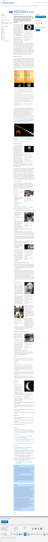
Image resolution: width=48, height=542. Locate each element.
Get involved (30, 5)
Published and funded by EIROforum (6, 537)
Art (5, 22)
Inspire (13, 5)
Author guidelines (35, 5)
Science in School (16, 10)
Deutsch (3, 32)
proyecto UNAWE (24, 49)
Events (23, 5)
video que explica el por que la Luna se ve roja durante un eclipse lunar (24, 439)
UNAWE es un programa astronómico (22, 436)
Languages (6, 23)
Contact (35, 2)
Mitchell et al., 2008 (19, 68)
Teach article (11, 12)
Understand (17, 5)
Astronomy (8, 22)
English (3, 28)
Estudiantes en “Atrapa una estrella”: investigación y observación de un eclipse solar (24, 461)
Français (3, 29)
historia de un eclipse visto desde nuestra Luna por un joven (23, 452)
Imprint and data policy (4, 529)
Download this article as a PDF (40, 16)
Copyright (15, 527)
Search (43, 2)
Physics (2, 21)
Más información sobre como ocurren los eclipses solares (25, 441)
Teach (20, 5)
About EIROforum (3, 528)
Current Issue (5, 5)
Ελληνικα (3, 33)
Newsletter (39, 2)
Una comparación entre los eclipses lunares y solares (24, 443)
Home (2, 5)
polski (3, 36)
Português (3, 37)
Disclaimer (15, 529)
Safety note (16, 528)
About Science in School (4, 527)
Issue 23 (24, 10)
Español (3, 39)
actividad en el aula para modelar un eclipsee (21, 448)
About (26, 5)
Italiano (3, 35)
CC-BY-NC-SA (16, 514)
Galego (3, 30)
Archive (25, 527)
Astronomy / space (7, 19)
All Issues (9, 5)
